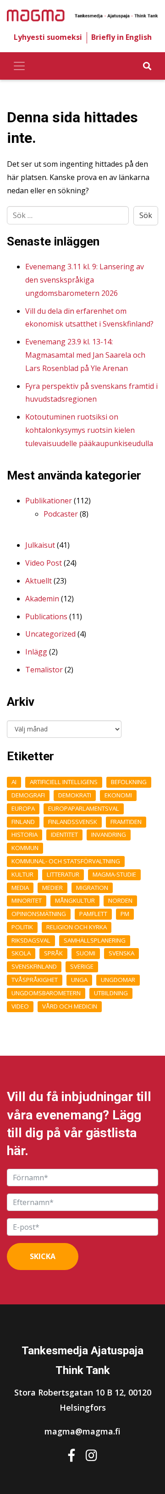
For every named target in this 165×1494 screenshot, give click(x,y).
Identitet (64, 834)
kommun (24, 848)
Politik (22, 927)
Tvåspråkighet (34, 980)
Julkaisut (40, 545)
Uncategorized (50, 634)
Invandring (108, 834)
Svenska (121, 953)
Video (20, 1006)
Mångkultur (75, 900)
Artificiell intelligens (64, 782)
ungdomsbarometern (46, 993)
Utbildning (111, 993)
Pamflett (93, 914)
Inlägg (36, 652)
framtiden (126, 822)
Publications (46, 616)
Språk (53, 953)
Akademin (42, 599)
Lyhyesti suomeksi (48, 37)
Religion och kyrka (76, 927)
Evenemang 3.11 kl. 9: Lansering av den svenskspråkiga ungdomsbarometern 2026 (84, 280)
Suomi (85, 953)
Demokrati (74, 795)
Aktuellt (38, 581)
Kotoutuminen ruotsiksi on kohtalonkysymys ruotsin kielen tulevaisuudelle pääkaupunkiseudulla (89, 430)
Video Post (43, 563)
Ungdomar (118, 980)
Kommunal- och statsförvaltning (65, 861)
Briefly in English (121, 37)
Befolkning (129, 782)
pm (125, 914)
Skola (21, 953)
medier (52, 887)
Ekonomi (118, 795)
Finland (23, 822)
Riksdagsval (30, 940)
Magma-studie (114, 874)
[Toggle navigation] (19, 66)
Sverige (82, 966)
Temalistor (44, 670)
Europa (23, 808)
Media (20, 887)
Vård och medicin (69, 1006)
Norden (120, 900)
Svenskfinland (34, 966)
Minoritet (26, 900)
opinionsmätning (38, 914)
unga (79, 980)
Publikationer (48, 501)
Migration (92, 887)
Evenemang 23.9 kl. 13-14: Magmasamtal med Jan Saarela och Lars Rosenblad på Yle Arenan (85, 355)
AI (13, 782)
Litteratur (63, 874)
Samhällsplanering (95, 940)
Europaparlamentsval (83, 808)
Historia (24, 834)
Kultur (22, 874)
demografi (28, 795)
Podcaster (61, 514)
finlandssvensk (72, 822)
